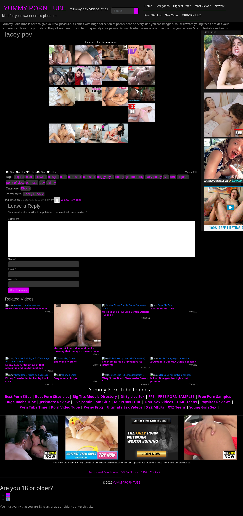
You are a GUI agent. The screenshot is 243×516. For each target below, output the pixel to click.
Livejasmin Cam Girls (91, 401)
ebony (119, 177)
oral (173, 177)
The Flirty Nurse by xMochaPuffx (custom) (122, 363)
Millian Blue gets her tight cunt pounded (169, 380)
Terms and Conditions (103, 472)
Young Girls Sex (202, 407)
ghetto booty (135, 177)
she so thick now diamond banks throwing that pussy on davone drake (76, 350)
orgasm (183, 177)
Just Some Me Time (162, 308)
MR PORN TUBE (127, 401)
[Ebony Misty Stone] (64, 358)
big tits (19, 177)
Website (12, 279)
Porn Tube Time (33, 407)
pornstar (32, 182)
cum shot (74, 177)
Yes (8, 495)
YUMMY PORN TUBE (35, 8)
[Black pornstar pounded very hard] (23, 305)
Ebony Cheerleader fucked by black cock (27, 380)
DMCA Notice (129, 472)
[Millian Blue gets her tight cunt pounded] (171, 375)
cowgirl (53, 177)
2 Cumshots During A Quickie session (173, 361)
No (8, 499)
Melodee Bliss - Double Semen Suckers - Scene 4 (125, 313)
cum (63, 177)
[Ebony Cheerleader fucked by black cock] (26, 375)
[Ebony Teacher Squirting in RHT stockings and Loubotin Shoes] (29, 360)
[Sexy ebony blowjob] (65, 375)
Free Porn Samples (214, 396)
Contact (155, 472)
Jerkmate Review (55, 401)
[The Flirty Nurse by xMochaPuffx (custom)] (123, 358)
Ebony (25, 188)
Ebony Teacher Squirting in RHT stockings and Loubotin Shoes (24, 366)
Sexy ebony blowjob (66, 378)
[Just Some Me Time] (161, 305)
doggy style (105, 177)
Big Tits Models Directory (95, 396)
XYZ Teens (177, 407)
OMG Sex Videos (159, 401)
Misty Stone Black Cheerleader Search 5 (125, 380)
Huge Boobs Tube (20, 401)
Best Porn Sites (18, 396)
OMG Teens (187, 401)
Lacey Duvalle (34, 194)
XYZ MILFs (155, 407)
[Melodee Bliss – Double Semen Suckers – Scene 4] (126, 307)
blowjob (40, 177)
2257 (144, 472)
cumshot (89, 177)
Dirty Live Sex (133, 396)
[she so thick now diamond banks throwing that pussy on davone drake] (82, 325)
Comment (13, 218)
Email (12, 269)
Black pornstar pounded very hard (26, 308)
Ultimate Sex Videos (124, 407)
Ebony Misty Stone (65, 361)
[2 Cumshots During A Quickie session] (170, 358)
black (29, 177)
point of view (15, 182)
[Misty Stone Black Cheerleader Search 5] (123, 375)
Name (12, 259)
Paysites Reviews (215, 401)
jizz (166, 177)
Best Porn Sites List (52, 396)
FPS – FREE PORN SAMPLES (171, 396)
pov (42, 182)
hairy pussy (154, 177)
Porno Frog (93, 407)
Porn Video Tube (65, 407)
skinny (51, 182)
